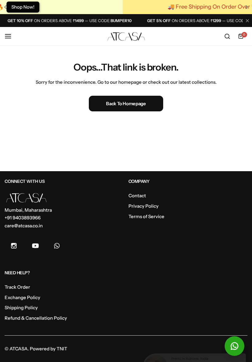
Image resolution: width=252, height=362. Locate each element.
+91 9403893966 (23, 218)
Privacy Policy (143, 206)
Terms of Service (146, 216)
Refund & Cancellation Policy (36, 318)
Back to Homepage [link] (126, 103)
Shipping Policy (21, 307)
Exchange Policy (22, 297)
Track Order (17, 287)
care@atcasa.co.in (24, 226)
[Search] (227, 36)
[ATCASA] (126, 36)
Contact (137, 195)
